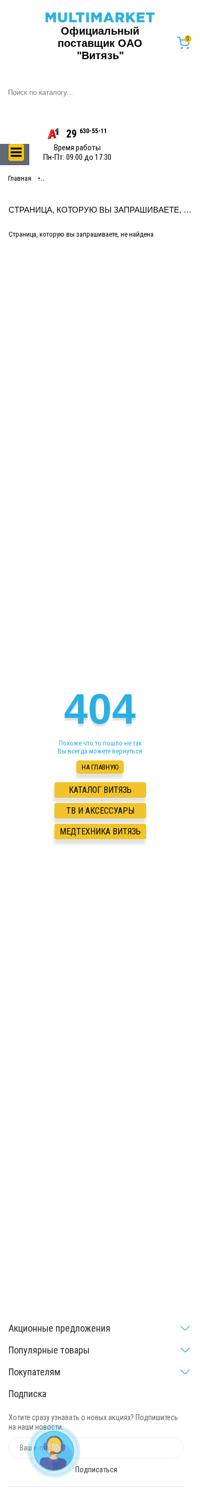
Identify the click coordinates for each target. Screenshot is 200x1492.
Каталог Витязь (100, 790)
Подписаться (96, 1469)
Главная (19, 178)
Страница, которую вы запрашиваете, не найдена (117, 178)
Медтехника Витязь (100, 831)
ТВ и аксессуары (100, 811)
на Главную (100, 767)
